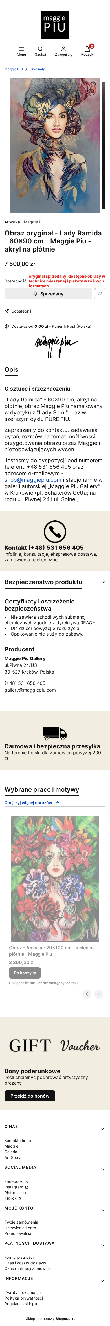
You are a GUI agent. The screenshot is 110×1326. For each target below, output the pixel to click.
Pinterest (13, 1192)
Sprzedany (51, 294)
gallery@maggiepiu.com (30, 690)
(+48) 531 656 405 (25, 683)
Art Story (13, 1157)
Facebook (14, 1181)
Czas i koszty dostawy (25, 1262)
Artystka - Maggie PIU (25, 221)
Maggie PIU (14, 69)
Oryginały (37, 69)
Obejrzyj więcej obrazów (28, 802)
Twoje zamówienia (21, 1222)
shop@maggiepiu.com (33, 480)
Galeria (11, 1151)
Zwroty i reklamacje (23, 1292)
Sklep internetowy (48, 1318)
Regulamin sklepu (21, 1303)
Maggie (11, 1146)
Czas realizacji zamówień (28, 1268)
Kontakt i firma (18, 1140)
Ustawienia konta (20, 1227)
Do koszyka (25, 972)
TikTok (11, 1198)
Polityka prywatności (24, 1298)
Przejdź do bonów (29, 1096)
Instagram (14, 1186)
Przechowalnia (18, 1233)
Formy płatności (19, 1257)
